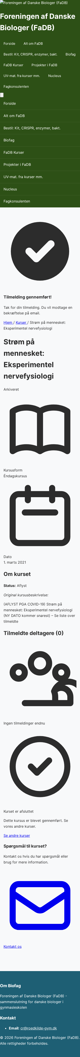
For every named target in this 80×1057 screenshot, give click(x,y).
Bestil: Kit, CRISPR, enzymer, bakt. (30, 54)
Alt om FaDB (33, 43)
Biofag (71, 54)
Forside (9, 43)
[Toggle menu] (2, 95)
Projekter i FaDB (44, 65)
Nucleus (54, 76)
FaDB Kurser (13, 65)
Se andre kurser (17, 835)
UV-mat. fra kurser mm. (22, 76)
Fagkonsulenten (16, 86)
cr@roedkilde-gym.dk (38, 1028)
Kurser (21, 322)
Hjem (8, 322)
